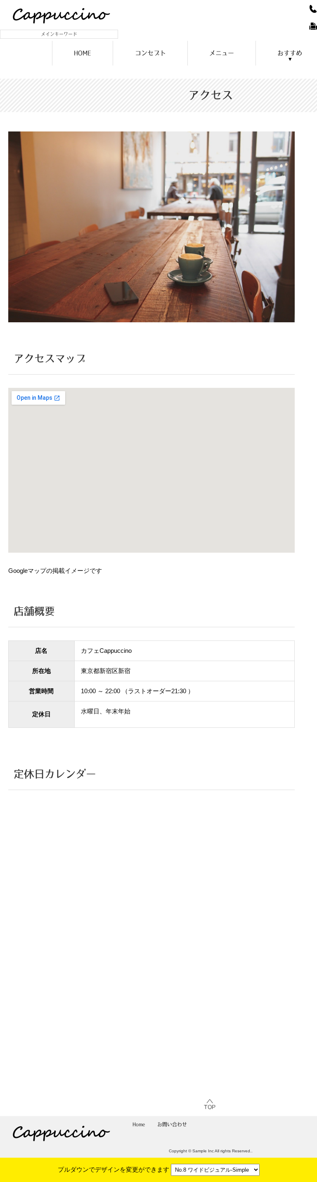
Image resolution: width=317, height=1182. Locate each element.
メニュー (221, 53)
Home (138, 1124)
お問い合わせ (172, 1124)
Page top (210, 1104)
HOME (82, 53)
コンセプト (150, 53)
